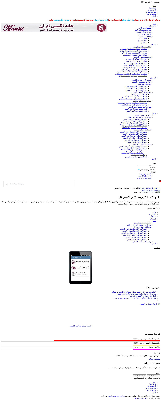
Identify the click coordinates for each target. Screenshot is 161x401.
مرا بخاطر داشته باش (148, 169)
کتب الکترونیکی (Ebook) (148, 188)
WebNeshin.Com (141, 398)
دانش (158, 188)
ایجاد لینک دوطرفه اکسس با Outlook (142, 296)
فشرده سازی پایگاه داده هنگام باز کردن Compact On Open (135, 298)
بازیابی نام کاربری (145, 176)
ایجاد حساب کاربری (144, 178)
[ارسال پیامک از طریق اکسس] (80, 314)
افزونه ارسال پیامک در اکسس (80, 326)
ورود (153, 172)
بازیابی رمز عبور (145, 174)
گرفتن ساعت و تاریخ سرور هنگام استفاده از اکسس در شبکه (134, 292)
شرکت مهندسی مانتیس (116, 396)
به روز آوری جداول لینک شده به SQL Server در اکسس (136, 294)
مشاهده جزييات (154, 359)
